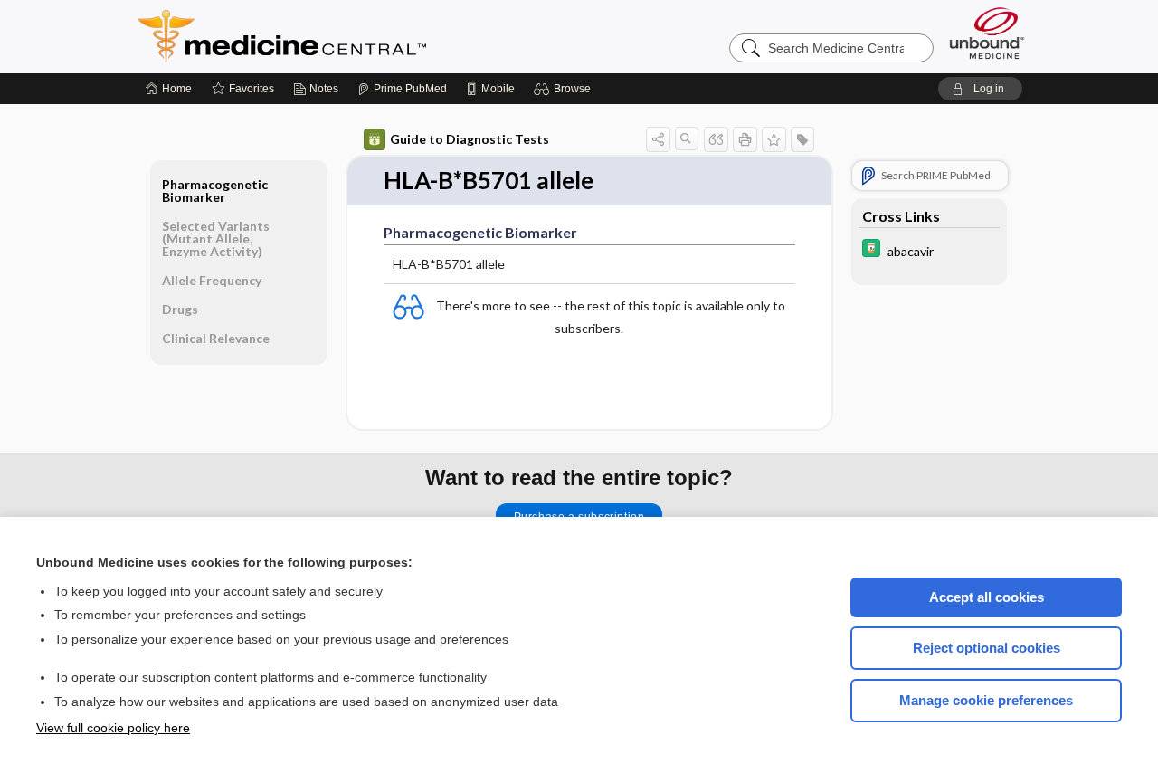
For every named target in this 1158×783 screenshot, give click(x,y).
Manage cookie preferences (986, 700)
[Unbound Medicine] (987, 33)
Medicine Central (362, 36)
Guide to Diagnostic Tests (469, 139)
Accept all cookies (986, 597)
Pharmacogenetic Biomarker (215, 191)
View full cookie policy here (113, 728)
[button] (565, 88)
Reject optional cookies (986, 647)
